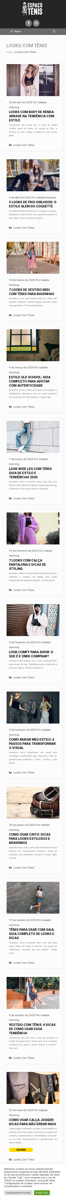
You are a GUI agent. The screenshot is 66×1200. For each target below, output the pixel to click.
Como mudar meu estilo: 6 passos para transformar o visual (32, 743)
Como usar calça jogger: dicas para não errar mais (32, 1122)
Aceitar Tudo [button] (42, 1192)
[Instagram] (36, 23)
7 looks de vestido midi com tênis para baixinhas (31, 291)
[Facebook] (28, 23)
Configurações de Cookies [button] (18, 1192)
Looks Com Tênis (23, 145)
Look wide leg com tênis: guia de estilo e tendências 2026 (30, 473)
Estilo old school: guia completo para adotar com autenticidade (29, 381)
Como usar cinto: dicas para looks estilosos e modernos (29, 838)
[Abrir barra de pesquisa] (54, 31)
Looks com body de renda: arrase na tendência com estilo (31, 116)
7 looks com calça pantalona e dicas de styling (27, 564)
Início (9, 52)
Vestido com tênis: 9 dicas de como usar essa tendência (32, 1029)
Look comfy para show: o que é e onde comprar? (31, 654)
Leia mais (21, 1149)
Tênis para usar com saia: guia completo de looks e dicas (31, 933)
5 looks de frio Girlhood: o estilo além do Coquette (32, 204)
